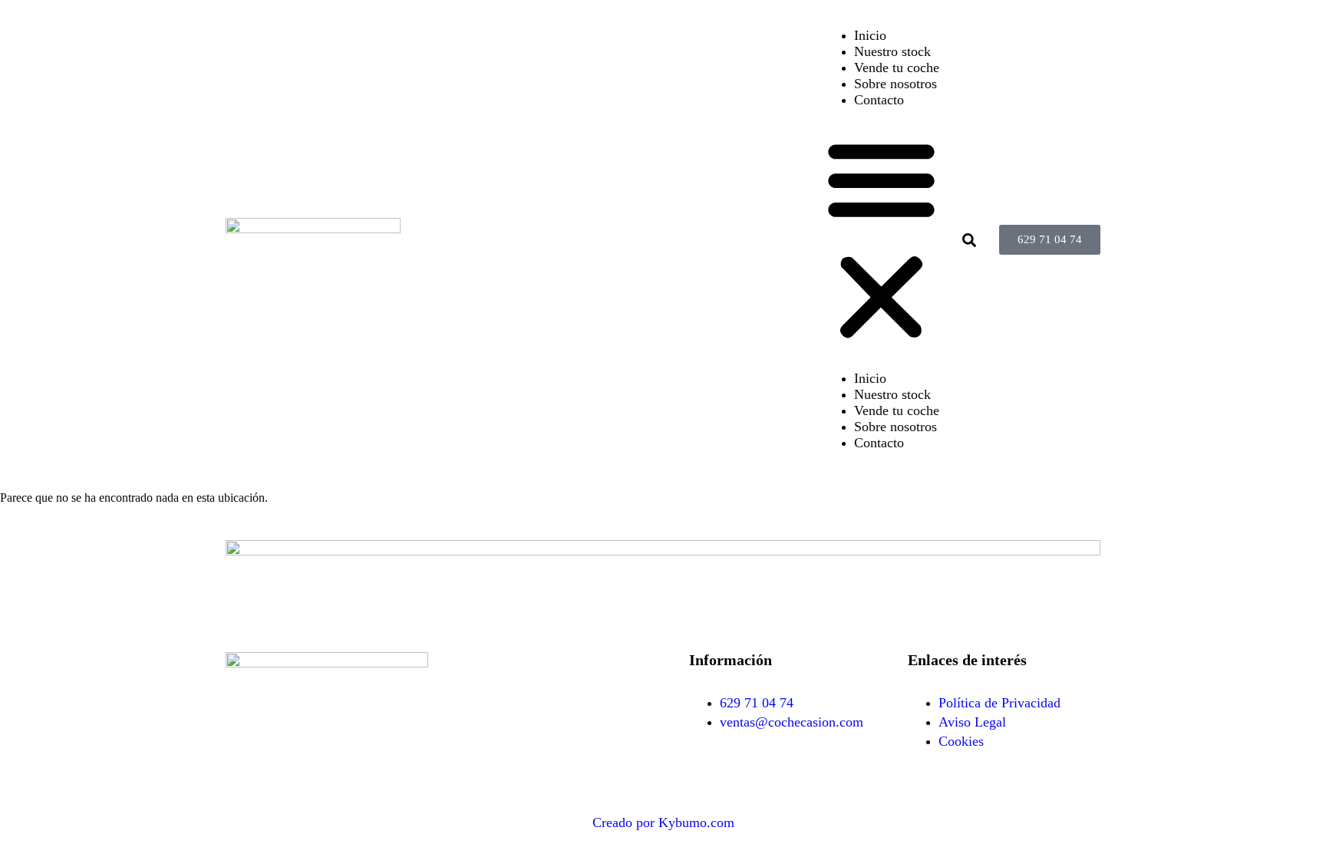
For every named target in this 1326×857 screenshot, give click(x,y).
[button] (881, 239)
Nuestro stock (892, 51)
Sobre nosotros (895, 83)
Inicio (870, 35)
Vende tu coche (896, 67)
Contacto (879, 99)
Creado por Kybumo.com (663, 822)
